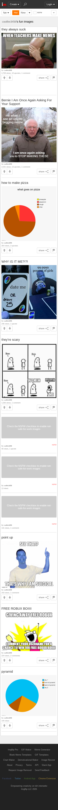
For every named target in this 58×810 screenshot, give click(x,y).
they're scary (10, 339)
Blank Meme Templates (21, 755)
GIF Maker (26, 749)
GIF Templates (42, 755)
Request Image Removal (20, 770)
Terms (29, 765)
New (23, 12)
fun (5, 12)
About (9, 765)
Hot (16, 12)
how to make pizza (14, 182)
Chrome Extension (47, 778)
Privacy (19, 765)
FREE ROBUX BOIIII (16, 608)
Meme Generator (42, 749)
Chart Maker (9, 760)
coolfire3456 (9, 21)
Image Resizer (48, 760)
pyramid (7, 671)
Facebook (6, 778)
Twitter (18, 778)
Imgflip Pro (13, 749)
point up (7, 537)
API (37, 765)
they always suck (13, 29)
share (41, 77)
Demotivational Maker (28, 760)
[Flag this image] (54, 78)
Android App (29, 778)
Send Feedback (42, 770)
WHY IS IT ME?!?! (14, 261)
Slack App (46, 765)
